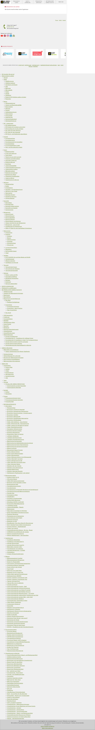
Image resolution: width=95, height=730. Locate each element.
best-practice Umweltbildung (12, 359)
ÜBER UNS (5, 363)
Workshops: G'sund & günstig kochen (17, 621)
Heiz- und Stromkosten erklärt (13, 147)
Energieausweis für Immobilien (13, 142)
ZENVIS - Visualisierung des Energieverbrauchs (20, 627)
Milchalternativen (10, 171)
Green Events (7, 324)
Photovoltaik (8, 115)
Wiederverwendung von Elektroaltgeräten (18, 716)
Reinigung (6, 327)
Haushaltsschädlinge (11, 276)
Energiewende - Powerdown (15, 672)
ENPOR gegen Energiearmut (15, 636)
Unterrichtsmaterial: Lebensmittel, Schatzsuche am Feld (22, 595)
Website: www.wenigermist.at (15, 607)
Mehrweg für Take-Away (14, 679)
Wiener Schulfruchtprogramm (15, 616)
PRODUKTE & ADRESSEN (9, 288)
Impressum (28, 65)
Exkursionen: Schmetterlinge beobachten (18, 563)
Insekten (7, 234)
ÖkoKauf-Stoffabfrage (13, 302)
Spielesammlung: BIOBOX (14, 576)
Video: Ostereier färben (13, 464)
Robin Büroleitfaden (12, 699)
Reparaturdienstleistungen (11, 329)
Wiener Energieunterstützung (15, 533)
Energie (6, 136)
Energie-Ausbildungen (11, 336)
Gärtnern (6, 182)
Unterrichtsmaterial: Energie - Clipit (17, 586)
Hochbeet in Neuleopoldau (14, 498)
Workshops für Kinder (13, 620)
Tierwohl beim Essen (11, 267)
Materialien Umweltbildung (11, 349)
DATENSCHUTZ (35, 65)
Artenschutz (8, 232)
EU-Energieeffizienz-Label (12, 145)
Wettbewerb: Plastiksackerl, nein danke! (18, 473)
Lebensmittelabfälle (10, 165)
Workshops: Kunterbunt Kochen (16, 623)
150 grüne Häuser (12, 479)
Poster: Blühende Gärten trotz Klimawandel (19, 457)
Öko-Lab (9, 688)
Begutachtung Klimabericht (14, 633)
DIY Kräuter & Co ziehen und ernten (15, 127)
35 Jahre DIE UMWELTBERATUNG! (15, 384)
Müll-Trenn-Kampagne (13, 681)
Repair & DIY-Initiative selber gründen (15, 97)
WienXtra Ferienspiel (13, 613)
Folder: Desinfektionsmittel (14, 427)
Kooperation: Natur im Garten (15, 434)
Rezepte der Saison (10, 174)
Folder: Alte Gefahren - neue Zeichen (17, 422)
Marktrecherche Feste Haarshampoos (17, 444)
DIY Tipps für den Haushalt (12, 132)
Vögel (6, 253)
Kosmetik (6, 201)
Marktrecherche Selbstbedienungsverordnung (20, 443)
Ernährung (6, 317)
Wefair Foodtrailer (12, 614)
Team (5, 380)
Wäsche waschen (10, 260)
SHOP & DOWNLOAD (8, 286)
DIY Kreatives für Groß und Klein (14, 129)
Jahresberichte (9, 374)
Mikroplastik (8, 90)
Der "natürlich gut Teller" (14, 671)
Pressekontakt (9, 401)
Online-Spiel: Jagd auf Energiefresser (17, 574)
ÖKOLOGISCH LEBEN (8, 76)
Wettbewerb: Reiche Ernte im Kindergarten (19, 611)
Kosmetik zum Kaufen (11, 208)
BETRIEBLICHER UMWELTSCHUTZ (12, 290)
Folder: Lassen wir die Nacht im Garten (17, 425)
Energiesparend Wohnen (14, 638)
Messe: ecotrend (11, 448)
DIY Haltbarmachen (10, 125)
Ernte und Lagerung (10, 153)
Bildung (7, 556)
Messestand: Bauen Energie (15, 450)
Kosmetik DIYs (9, 204)
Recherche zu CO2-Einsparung (15, 645)
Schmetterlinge (11, 243)
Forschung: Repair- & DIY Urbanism (16, 640)
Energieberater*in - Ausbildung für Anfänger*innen (19, 338)
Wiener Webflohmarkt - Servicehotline (18, 535)
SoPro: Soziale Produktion (14, 702)
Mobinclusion (10, 509)
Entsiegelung (9, 187)
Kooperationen (9, 372)
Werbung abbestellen (11, 283)
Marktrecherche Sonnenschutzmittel (17, 446)
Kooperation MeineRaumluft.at (15, 503)
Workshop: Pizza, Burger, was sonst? (17, 618)
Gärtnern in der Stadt (11, 191)
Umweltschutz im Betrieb (12, 653)
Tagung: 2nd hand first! (13, 581)
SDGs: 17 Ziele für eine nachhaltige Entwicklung (18, 228)
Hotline (7, 392)
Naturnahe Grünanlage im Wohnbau (17, 510)
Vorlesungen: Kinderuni (13, 604)
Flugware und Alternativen (12, 158)
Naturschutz (7, 231)
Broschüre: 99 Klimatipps (14, 420)
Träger (7, 371)
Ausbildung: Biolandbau (13, 540)
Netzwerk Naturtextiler (13, 686)
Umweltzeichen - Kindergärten (15, 709)
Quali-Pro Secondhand (13, 697)
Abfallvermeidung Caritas (14, 657)
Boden (7, 186)
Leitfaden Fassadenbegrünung (15, 439)
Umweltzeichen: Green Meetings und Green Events (21, 706)
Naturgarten (8, 193)
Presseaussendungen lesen (13, 398)
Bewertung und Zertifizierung (12, 298)
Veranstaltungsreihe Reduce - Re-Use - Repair (20, 530)
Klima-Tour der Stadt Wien (14, 570)
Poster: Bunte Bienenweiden (15, 453)
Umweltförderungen (9, 333)
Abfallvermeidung (10, 83)
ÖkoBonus (10, 690)
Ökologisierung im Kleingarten (15, 516)
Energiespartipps (10, 138)
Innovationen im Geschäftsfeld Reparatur (18, 642)
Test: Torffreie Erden (12, 649)
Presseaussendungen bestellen (14, 400)
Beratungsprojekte (10, 475)
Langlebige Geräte (12, 505)
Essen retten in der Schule (14, 567)
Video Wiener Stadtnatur (14, 602)
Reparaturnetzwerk (12, 519)
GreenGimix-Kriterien (13, 306)
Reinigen (7, 280)
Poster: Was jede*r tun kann (15, 459)
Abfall (5, 79)
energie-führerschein (13, 543)
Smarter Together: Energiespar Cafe (17, 577)
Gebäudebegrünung (10, 112)
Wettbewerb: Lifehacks (13, 609)
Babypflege (8, 202)
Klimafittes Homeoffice (11, 278)
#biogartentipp (9, 184)
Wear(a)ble (10, 606)
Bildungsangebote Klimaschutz (15, 560)
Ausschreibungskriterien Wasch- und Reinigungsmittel (22, 655)
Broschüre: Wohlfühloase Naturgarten (17, 418)
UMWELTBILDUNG (7, 348)
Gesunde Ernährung (10, 160)
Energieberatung (10, 140)
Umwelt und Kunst (12, 584)
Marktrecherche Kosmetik (14, 441)
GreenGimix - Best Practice (14, 308)
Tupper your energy (12, 528)
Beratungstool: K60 (12, 484)
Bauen (5, 101)
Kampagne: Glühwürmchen (14, 429)
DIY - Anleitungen (8, 123)
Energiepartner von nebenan (15, 548)
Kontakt (35, 66)
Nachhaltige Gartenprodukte (15, 683)
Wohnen (6, 273)
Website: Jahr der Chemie (14, 466)
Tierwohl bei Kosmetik (11, 270)
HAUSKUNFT (10, 496)
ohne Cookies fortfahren (47, 726)
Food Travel (10, 569)
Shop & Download (27, 2)
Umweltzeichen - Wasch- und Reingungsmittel (20, 713)
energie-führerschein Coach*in (15, 545)
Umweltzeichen (8, 331)
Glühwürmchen (11, 239)
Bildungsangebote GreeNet (14, 558)
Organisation (7, 365)
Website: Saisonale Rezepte (15, 471)
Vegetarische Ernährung (12, 180)
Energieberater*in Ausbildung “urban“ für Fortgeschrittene (21, 340)
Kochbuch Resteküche (13, 432)
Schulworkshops (8, 354)
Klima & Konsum (9, 216)
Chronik (6, 382)
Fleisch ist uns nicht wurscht (13, 157)
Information (8, 406)
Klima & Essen (9, 214)
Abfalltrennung (9, 81)
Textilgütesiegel (9, 259)
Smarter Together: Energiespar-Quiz (17, 579)
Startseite (21, 65)
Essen (5, 150)
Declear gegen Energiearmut (15, 635)
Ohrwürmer (10, 245)
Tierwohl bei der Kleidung (12, 268)
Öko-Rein (8, 300)
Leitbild (7, 369)
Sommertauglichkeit (11, 119)
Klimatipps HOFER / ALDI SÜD (15, 502)
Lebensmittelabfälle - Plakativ (15, 507)
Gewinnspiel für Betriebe (14, 387)
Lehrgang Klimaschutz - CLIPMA (16, 550)
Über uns (60, 1)
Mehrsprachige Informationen (12, 361)
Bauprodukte (9, 106)
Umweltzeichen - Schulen (14, 708)
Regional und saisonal (11, 172)
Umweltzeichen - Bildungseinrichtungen (18, 704)
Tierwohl (6, 265)
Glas (6, 86)
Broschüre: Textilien (12, 415)
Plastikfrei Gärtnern (10, 196)
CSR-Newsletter (8, 315)
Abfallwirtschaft (8, 291)
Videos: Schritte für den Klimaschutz (15, 223)
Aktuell (6, 77)
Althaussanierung (10, 103)
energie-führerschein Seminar (13, 343)
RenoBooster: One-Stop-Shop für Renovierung (20, 523)
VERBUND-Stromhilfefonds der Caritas (18, 532)
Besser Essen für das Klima (14, 662)
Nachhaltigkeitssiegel (13, 685)
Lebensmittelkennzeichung (12, 167)
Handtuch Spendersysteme (14, 678)
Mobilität (6, 320)
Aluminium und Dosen (11, 84)
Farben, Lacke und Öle (11, 275)
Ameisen (9, 236)
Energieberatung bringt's (14, 486)
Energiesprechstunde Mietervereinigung (18, 491)
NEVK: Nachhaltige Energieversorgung (18, 512)
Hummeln (9, 241)
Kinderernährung (10, 162)
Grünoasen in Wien (12, 495)
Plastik (7, 93)
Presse (31, 66)
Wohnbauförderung (10, 121)
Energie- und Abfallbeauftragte (15, 674)
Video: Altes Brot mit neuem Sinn (16, 462)
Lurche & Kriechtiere (11, 247)
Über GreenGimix (12, 310)
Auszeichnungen (10, 376)
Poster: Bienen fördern (13, 451)
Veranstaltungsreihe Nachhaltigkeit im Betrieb (18, 345)
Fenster (7, 110)
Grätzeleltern (10, 552)
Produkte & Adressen (38, 2)
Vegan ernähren (9, 178)
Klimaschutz (7, 212)
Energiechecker (11, 488)
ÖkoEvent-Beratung (12, 514)
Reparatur (8, 99)
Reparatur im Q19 (12, 521)
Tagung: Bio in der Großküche (15, 583)
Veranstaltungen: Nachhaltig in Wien (17, 600)
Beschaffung (7, 297)
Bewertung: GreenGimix (14, 667)
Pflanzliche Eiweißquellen (12, 176)
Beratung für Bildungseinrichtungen (13, 357)
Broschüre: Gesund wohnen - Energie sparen (19, 413)
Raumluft (6, 326)
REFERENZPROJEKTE (10, 404)
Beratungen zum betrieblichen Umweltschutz (19, 660)
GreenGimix (8, 305)
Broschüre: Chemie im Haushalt (16, 409)
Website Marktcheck (13, 469)
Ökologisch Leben (16, 2)
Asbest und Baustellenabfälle (13, 105)
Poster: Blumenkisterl (13, 455)
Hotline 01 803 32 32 (13, 477)
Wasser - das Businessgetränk (15, 718)
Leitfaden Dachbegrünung (14, 437)
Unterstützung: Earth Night (14, 517)
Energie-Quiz (10, 493)
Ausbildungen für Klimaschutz (13, 226)
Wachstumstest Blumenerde (15, 650)
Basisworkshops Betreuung (15, 658)
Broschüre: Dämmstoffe (13, 416)
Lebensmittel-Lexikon (11, 169)
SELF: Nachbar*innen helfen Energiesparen (19, 525)
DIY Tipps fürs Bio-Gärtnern (13, 130)
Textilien (6, 255)
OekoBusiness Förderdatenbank (16, 692)
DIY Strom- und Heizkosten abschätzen (16, 134)
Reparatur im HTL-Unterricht (15, 572)
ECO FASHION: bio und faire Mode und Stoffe (17, 257)
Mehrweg (8, 88)
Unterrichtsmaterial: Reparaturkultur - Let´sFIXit (20, 593)
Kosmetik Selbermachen (12, 206)
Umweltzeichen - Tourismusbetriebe (17, 711)
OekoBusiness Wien (9, 322)
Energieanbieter (9, 143)
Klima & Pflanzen (10, 219)
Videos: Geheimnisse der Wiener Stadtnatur (17, 351)
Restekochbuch (11, 701)
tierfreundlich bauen (11, 251)
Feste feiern (8, 155)
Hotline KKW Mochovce (13, 500)
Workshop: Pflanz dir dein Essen (16, 625)
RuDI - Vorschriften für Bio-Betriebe (17, 694)
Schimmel (8, 282)
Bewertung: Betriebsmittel (14, 664)
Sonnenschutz (9, 209)
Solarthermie (9, 117)
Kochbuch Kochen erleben (14, 430)
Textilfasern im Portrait (11, 262)
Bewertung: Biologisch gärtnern (16, 665)
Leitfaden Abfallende (13, 436)
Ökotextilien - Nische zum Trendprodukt (18, 695)
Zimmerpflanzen (9, 198)
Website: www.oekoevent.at (15, 467)
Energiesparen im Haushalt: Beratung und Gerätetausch (22, 489)
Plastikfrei (8, 95)
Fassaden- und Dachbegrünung (13, 189)
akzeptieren (48, 724)
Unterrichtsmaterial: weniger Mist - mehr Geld (20, 597)
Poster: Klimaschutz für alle (14, 460)
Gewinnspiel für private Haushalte (16, 386)
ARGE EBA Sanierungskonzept (15, 481)
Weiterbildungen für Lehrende (12, 356)
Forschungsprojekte (11, 629)
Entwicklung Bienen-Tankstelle (15, 565)
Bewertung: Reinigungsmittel (15, 669)
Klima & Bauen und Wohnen (13, 221)
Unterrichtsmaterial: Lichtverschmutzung (18, 588)
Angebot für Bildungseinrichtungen (13, 293)
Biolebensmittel (9, 151)
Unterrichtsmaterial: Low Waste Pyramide (18, 590)
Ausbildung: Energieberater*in (15, 541)
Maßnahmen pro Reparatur (14, 643)
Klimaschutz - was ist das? (12, 224)
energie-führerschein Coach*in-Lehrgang (16, 341)
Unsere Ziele (8, 367)
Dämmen (7, 108)
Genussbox (10, 676)
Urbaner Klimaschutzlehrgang (15, 554)
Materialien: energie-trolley (14, 547)
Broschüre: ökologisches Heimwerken (17, 411)
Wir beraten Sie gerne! (13, 6)
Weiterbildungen (8, 334)
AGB (59, 65)
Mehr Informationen (47, 728)
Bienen (9, 238)
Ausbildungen (9, 538)
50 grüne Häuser (12, 631)
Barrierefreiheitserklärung (49, 65)
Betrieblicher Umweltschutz (50, 2)
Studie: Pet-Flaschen (13, 647)
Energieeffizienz (8, 319)
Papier (7, 92)
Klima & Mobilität (10, 217)
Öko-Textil (8, 312)
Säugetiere (8, 249)
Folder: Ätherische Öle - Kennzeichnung (18, 423)
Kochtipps (8, 164)
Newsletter (8, 393)
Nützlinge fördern (10, 194)
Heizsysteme (9, 114)
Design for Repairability (13, 562)
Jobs (62, 65)
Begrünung (7, 295)
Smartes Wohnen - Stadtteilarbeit (16, 526)
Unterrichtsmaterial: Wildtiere (15, 598)
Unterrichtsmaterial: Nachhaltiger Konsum (18, 591)
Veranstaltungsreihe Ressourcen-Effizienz (19, 715)
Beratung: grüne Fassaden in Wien (16, 482)
